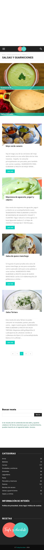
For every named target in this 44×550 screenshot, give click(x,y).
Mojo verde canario (14, 146)
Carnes (4, 465)
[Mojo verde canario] (22, 135)
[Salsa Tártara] (22, 301)
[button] (3, 49)
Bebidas (5, 462)
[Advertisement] (22, 23)
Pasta (4, 478)
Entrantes (5, 471)
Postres (4, 484)
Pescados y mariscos (9, 481)
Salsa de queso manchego (17, 256)
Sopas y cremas (7, 494)
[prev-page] (13, 353)
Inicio (3, 54)
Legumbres (6, 475)
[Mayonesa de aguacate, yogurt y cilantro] (22, 188)
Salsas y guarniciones (13, 54)
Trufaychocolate (21, 547)
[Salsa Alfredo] (22, 103)
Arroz (4, 459)
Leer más (10, 171)
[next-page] (30, 353)
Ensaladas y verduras (9, 468)
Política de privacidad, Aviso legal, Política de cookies (21, 506)
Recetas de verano (8, 487)
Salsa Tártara (12, 312)
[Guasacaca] (22, 76)
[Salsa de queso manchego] (22, 245)
